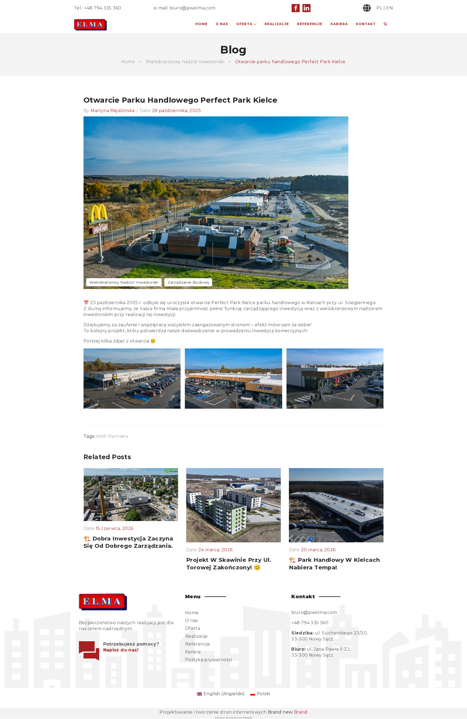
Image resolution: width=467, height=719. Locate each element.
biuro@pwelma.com (192, 8)
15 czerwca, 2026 (114, 528)
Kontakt (366, 24)
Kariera (339, 24)
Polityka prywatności (208, 659)
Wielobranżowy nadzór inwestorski (185, 61)
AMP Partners (112, 436)
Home (201, 24)
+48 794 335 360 (102, 8)
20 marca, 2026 (318, 550)
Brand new (288, 712)
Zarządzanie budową (188, 282)
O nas (222, 24)
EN (389, 8)
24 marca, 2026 (215, 550)
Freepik (247, 717)
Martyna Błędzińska (113, 110)
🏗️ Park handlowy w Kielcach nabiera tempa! (334, 563)
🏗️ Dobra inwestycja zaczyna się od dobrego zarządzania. (128, 542)
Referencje (309, 24)
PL (379, 8)
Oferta (244, 24)
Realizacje (277, 24)
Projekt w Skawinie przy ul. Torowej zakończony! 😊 (228, 563)
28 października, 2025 (176, 110)
